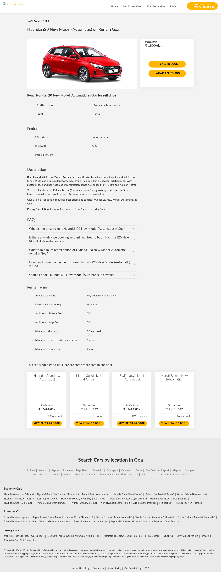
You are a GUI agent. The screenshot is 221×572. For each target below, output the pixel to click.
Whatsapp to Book (169, 73)
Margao (189, 470)
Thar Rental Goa (156, 6)
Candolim (126, 470)
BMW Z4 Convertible (187, 536)
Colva (139, 470)
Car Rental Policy (132, 568)
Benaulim (98, 470)
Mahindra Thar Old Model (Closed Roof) (24, 536)
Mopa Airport (40, 474)
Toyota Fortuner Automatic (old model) (154, 517)
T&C (147, 568)
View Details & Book (47, 423)
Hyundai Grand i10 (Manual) (18, 503)
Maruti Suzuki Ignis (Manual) (89, 377)
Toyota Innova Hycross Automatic (91, 522)
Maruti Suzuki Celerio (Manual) (140, 503)
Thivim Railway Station (113, 474)
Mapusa (177, 470)
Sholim (92, 474)
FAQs (173, 6)
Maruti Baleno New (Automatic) (174, 377)
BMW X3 (206, 536)
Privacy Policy (114, 568)
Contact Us (98, 568)
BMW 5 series (152, 536)
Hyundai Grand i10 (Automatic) (46, 377)
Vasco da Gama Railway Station (170, 474)
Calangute (112, 470)
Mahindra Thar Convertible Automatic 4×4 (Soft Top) (73, 536)
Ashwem (68, 470)
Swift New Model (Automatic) (132, 377)
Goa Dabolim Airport (157, 470)
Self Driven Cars (132, 6)
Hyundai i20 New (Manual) (84, 503)
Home (114, 6)
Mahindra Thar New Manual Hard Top (123, 536)
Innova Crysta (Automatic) (80, 517)
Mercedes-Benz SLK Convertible (20, 540)
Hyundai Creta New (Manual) (127, 494)
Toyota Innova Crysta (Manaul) (48, 517)
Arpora (55, 470)
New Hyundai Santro (111, 503)
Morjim (56, 474)
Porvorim (80, 474)
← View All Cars (38, 21)
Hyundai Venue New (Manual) (19, 494)
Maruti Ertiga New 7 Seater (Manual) (168, 499)
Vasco (144, 474)
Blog (87, 568)
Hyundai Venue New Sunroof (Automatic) (58, 494)
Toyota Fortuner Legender (16, 517)
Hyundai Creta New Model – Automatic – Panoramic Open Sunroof (145, 522)
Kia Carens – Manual (104, 499)
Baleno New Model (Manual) (159, 494)
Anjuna (31, 470)
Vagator (133, 474)
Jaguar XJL (168, 536)
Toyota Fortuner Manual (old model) (114, 517)
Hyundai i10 (165, 503)
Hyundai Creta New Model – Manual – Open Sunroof (31, 499)
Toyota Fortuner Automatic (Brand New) (24, 522)
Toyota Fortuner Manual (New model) (196, 517)
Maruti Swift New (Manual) (96, 494)
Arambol (43, 470)
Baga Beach (82, 470)
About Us (77, 568)
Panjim (67, 474)
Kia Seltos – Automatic (59, 522)
